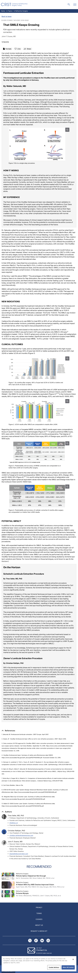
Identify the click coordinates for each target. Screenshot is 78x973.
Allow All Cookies (68, 967)
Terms (39, 913)
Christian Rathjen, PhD (16, 831)
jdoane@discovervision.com (18, 854)
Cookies (39, 919)
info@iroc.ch (13, 823)
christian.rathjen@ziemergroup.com (21, 835)
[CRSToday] (14, 4)
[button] (8, 730)
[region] (39, 963)
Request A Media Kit (39, 931)
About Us (39, 925)
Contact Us (41, 950)
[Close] (73, 959)
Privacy (39, 907)
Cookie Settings (54, 967)
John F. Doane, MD (15, 842)
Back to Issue (6, 16)
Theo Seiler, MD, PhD (16, 816)
